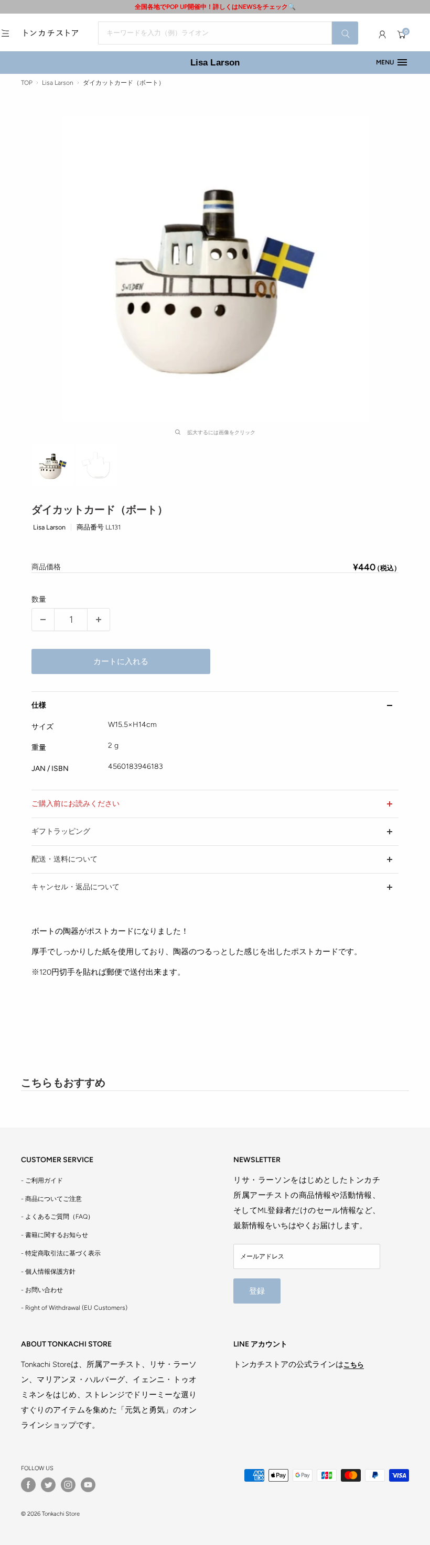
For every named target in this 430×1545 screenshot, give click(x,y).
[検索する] (345, 33)
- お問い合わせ (42, 1290)
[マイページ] (382, 34)
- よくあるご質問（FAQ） (57, 1216)
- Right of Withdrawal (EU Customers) (74, 1307)
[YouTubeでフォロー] (88, 1484)
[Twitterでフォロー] (48, 1484)
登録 (257, 1291)
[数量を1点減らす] (43, 620)
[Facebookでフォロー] (28, 1484)
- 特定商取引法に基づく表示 (61, 1253)
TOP (27, 82)
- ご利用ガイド (42, 1180)
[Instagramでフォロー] (68, 1484)
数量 (38, 599)
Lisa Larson (215, 62)
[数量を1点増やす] (99, 620)
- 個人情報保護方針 (48, 1271)
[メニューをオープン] (5, 33)
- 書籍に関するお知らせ (54, 1235)
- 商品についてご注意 (51, 1198)
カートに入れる (120, 661)
